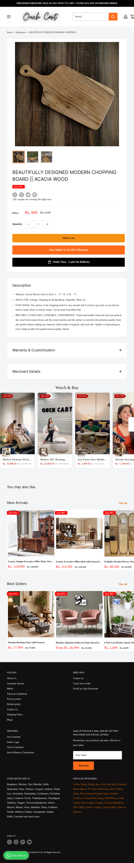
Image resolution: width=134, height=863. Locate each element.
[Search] (113, 16)
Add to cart (68, 238)
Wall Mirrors (111, 798)
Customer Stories (15, 683)
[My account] (125, 17)
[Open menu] (8, 16)
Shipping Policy (15, 714)
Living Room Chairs (93, 798)
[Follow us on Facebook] (9, 842)
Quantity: (17, 224)
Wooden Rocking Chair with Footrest (26, 642)
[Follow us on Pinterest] (22, 842)
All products (21, 32)
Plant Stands (86, 793)
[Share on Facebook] (14, 194)
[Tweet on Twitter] (28, 194)
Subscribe (83, 765)
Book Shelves (80, 789)
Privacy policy (14, 699)
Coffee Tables (80, 784)
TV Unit (92, 789)
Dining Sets (94, 784)
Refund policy (14, 704)
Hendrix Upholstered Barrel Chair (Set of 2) (77, 642)
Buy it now (68, 249)
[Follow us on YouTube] (29, 842)
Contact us (78, 678)
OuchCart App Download (85, 688)
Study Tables (116, 789)
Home (9, 32)
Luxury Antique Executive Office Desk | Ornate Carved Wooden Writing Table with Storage (31, 561)
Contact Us (12, 709)
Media (10, 688)
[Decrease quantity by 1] (28, 224)
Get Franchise (14, 737)
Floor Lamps (87, 802)
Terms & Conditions (17, 694)
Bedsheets (118, 802)
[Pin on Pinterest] (21, 194)
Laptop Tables (109, 807)
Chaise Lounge (93, 807)
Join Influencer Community (20, 752)
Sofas (76, 793)
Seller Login (13, 742)
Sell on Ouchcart (15, 747)
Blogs (10, 719)
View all (123, 503)
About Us (11, 678)
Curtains (108, 802)
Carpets (99, 802)
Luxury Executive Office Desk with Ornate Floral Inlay (79, 561)
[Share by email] (34, 194)
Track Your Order (82, 683)
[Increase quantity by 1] (47, 224)
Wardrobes (103, 789)
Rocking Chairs (101, 793)
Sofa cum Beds (108, 784)
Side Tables (78, 807)
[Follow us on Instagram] (16, 842)
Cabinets (121, 784)
